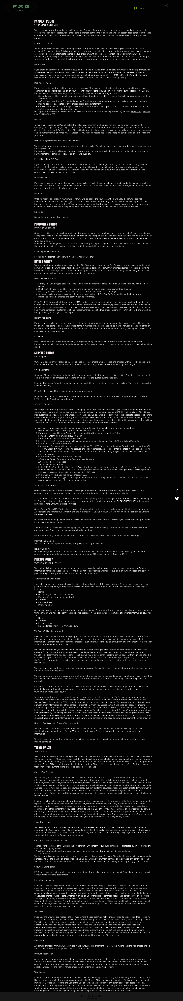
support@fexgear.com (132, 396)
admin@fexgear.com (60, 284)
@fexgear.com (100, 75)
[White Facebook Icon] (177, 491)
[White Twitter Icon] (177, 498)
